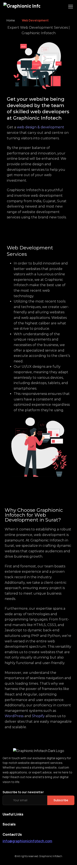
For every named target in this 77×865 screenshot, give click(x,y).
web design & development (40, 127)
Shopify (38, 716)
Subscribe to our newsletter (23, 792)
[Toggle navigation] (70, 6)
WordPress (14, 716)
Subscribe (60, 800)
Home (10, 20)
